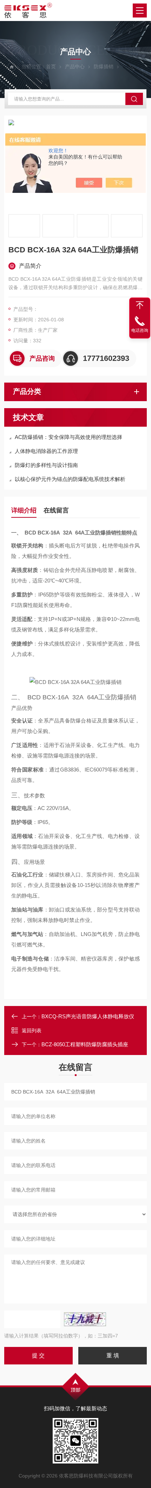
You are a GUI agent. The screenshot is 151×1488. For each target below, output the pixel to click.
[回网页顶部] (140, 305)
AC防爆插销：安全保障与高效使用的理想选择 (68, 437)
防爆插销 (103, 66)
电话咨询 (139, 330)
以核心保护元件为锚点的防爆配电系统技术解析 (70, 479)
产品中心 (75, 66)
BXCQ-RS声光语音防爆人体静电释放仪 (87, 1016)
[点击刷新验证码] (85, 1319)
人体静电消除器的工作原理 (46, 451)
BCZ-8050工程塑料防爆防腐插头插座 (84, 1044)
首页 (51, 66)
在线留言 (56, 510)
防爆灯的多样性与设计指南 (46, 465)
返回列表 (31, 1030)
